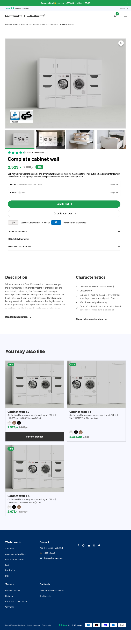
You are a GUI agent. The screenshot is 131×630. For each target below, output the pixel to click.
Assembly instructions (15, 554)
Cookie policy (46, 625)
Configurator (46, 596)
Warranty (9, 607)
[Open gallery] (121, 43)
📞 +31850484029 (47, 553)
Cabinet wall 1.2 (67, 24)
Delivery (9, 596)
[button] (64, 184)
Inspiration (10, 570)
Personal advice (12, 590)
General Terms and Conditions (15, 625)
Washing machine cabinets (24, 24)
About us (9, 548)
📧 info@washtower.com (51, 558)
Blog (7, 576)
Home (8, 24)
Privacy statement (33, 625)
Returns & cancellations (16, 601)
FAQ (7, 565)
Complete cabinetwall (48, 24)
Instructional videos (14, 559)
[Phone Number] (117, 8)
